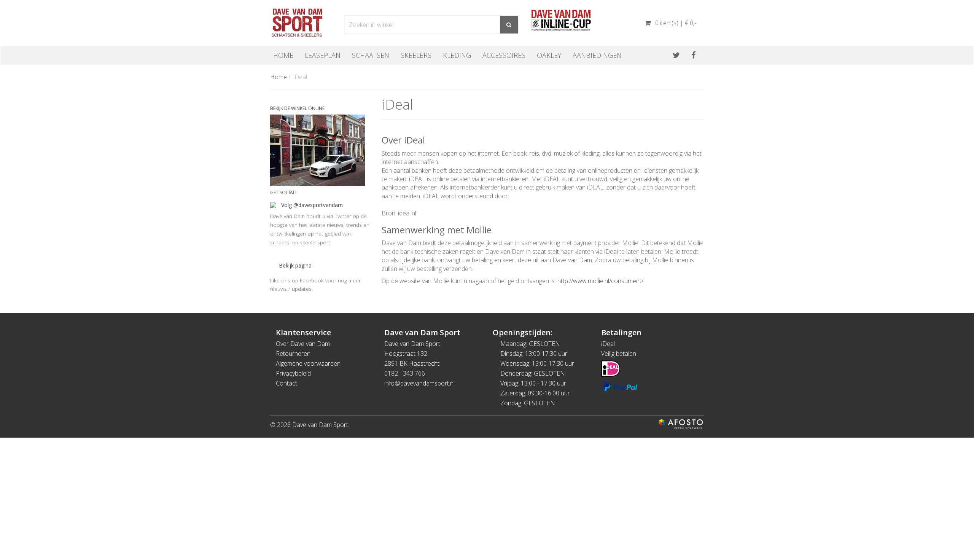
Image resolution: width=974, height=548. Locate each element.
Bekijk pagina (295, 265)
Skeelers (416, 55)
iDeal (608, 343)
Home (283, 55)
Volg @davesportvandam (312, 205)
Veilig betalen (618, 353)
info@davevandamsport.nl (419, 383)
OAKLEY (549, 55)
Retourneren (293, 353)
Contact (286, 383)
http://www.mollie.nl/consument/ (600, 281)
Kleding (457, 55)
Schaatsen (370, 55)
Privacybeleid (293, 373)
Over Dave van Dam (303, 343)
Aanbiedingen (597, 55)
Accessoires (503, 55)
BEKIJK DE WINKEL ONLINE (297, 108)
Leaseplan (323, 55)
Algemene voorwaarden (308, 363)
